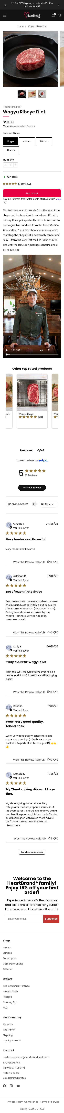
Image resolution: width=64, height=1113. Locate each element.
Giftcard (7, 969)
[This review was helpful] (48, 562)
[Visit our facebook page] (4, 1085)
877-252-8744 (11, 1062)
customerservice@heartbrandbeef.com (26, 1057)
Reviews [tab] (26, 450)
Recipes (7, 996)
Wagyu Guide (10, 991)
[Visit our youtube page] (18, 1085)
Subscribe (51, 918)
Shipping (7, 126)
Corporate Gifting (13, 963)
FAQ (5, 1007)
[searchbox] (18, 504)
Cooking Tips (10, 1002)
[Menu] (4, 15)
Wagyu (7, 947)
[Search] (59, 15)
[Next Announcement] (59, 5)
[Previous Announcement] (5, 5)
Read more (14, 825)
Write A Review (32, 487)
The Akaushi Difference (16, 986)
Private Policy (15, 1101)
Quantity (8, 159)
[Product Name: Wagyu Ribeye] (32, 401)
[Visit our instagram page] (11, 1085)
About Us (8, 1024)
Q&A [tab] (40, 450)
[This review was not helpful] (54, 562)
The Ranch (9, 1029)
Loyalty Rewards (12, 1040)
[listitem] (32, 5)
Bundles (7, 953)
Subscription (10, 958)
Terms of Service (50, 1101)
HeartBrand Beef (12, 106)
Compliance (31, 1101)
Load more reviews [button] (32, 852)
